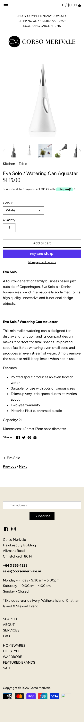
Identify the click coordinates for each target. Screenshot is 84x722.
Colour (7, 203)
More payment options (42, 262)
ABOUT (9, 625)
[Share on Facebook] (18, 437)
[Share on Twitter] (23, 437)
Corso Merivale (40, 688)
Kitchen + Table (15, 164)
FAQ (6, 636)
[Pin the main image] (29, 437)
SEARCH (10, 619)
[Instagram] (13, 528)
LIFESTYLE (11, 651)
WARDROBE (12, 657)
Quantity (9, 220)
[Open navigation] (6, 6)
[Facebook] (6, 528)
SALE (7, 668)
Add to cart (42, 243)
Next (23, 466)
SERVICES (11, 630)
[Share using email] (35, 437)
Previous (9, 466)
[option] (14, 150)
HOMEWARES (14, 645)
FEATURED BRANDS (19, 662)
